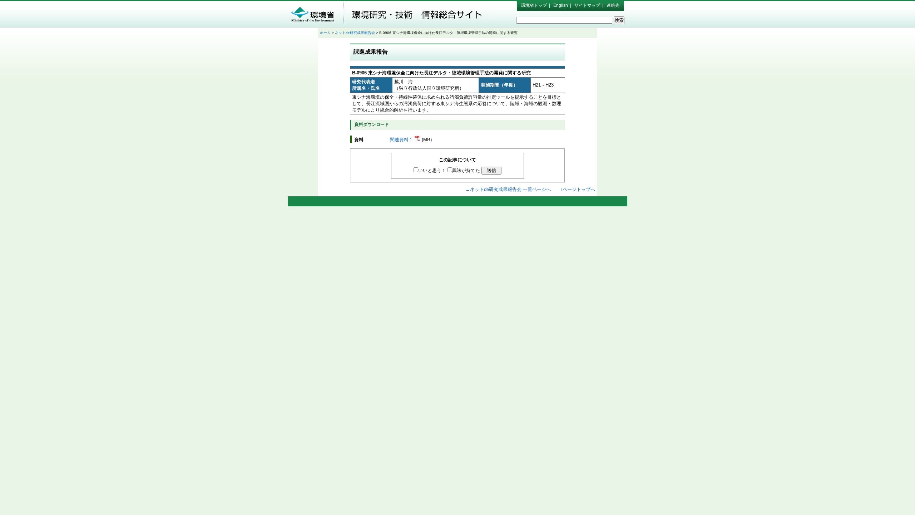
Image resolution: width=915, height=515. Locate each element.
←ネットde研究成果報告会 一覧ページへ (508, 189)
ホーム (325, 33)
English (560, 5)
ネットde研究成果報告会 (355, 33)
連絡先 (613, 5)
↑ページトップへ (577, 189)
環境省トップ (534, 5)
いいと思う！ (432, 170)
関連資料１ (402, 139)
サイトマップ (587, 5)
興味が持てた (466, 170)
